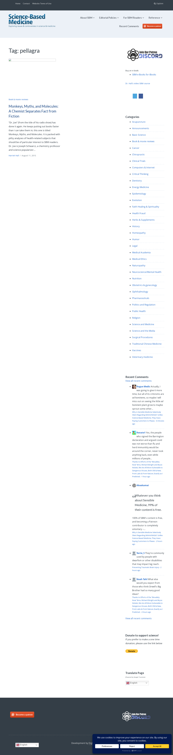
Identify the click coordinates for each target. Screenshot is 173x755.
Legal (134, 245)
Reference (154, 17)
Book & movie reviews (18, 99)
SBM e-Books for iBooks (144, 74)
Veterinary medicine (142, 356)
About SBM (86, 17)
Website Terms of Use (41, 3)
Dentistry (137, 180)
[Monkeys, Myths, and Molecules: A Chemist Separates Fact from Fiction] (34, 77)
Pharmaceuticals (140, 298)
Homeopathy (139, 232)
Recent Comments (129, 26)
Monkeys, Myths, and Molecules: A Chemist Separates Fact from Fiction (34, 111)
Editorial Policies (108, 17)
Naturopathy (138, 265)
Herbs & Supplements (143, 219)
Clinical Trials (138, 161)
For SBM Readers (132, 17)
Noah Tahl (142, 579)
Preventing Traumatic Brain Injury (145, 567)
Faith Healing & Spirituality (145, 206)
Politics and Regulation (143, 304)
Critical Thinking (140, 174)
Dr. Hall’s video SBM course (137, 83)
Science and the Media (143, 330)
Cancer (135, 148)
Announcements (140, 128)
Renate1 (141, 432)
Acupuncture (138, 121)
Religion (136, 317)
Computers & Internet (143, 167)
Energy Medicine (140, 187)
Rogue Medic (143, 386)
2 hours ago (146, 612)
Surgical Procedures (142, 337)
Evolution (137, 200)
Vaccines (136, 350)
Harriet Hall (14, 155)
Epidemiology (139, 193)
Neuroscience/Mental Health (146, 272)
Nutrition (137, 278)
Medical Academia (141, 252)
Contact (26, 3)
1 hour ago (146, 476)
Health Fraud (138, 213)
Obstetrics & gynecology (144, 285)
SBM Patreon (155, 26)
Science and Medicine (143, 324)
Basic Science (139, 134)
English (133, 683)
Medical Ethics (139, 258)
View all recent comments (138, 380)
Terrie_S (141, 553)
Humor (135, 239)
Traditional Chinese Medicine (147, 343)
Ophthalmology (140, 291)
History (136, 226)
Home (17, 3)
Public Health (139, 311)
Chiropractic (138, 154)
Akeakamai (143, 485)
